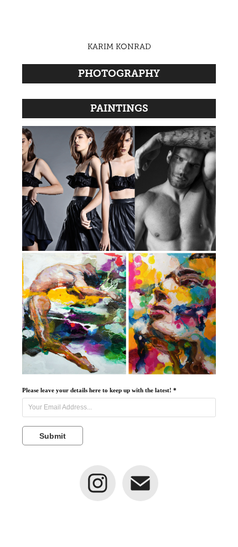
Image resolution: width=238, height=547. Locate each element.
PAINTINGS (119, 108)
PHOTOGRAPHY (119, 73)
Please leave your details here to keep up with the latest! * (99, 390)
